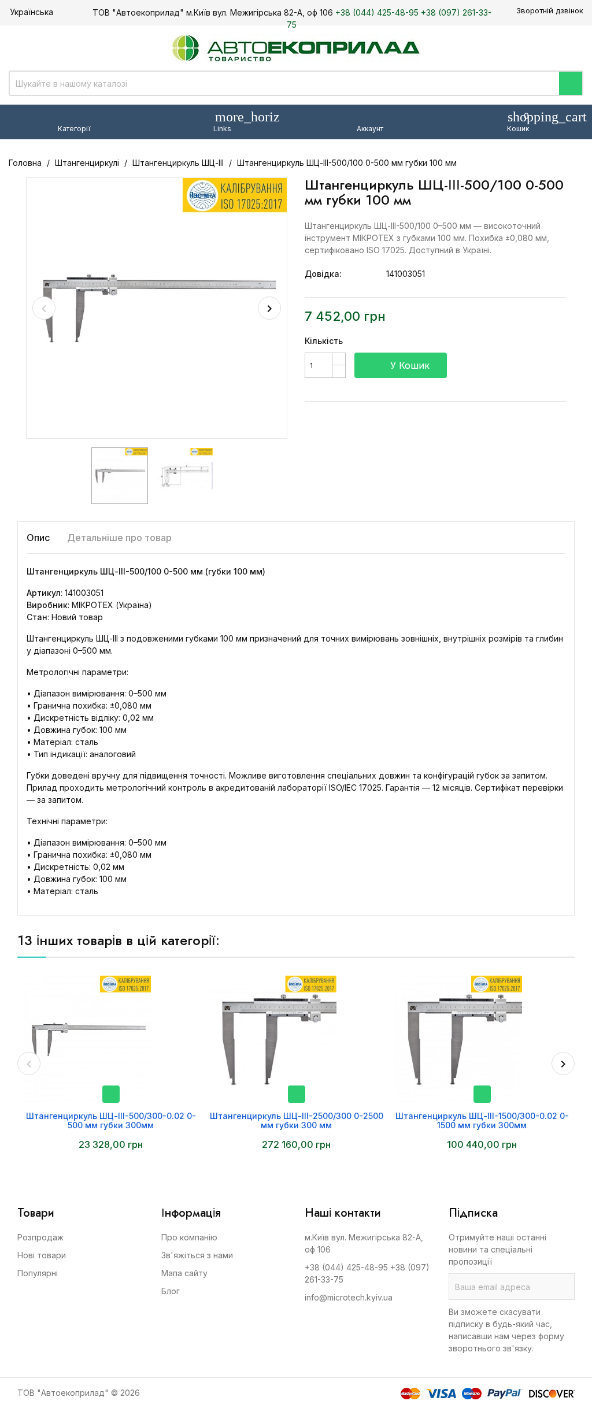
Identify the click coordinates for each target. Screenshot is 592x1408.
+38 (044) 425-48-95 (377, 12)
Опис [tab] (38, 537)
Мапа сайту (184, 1273)
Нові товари (41, 1255)
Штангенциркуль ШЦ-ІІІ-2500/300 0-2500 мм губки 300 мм (296, 1120)
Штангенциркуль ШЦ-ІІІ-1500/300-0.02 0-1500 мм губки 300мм (482, 1120)
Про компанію (189, 1237)
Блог (170, 1291)
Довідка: (323, 274)
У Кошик (401, 365)
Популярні (37, 1273)
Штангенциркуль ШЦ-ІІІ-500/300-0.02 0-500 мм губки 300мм (111, 1120)
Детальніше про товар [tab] (119, 537)
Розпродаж (40, 1237)
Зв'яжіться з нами (197, 1255)
